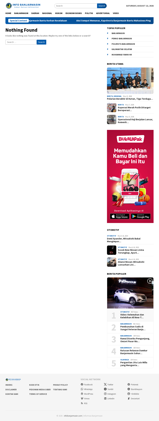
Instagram (111, 394)
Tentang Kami (60, 389)
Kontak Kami (11, 394)
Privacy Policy (60, 385)
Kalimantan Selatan (122, 49)
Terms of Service (38, 394)
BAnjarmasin (118, 33)
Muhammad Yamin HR (122, 54)
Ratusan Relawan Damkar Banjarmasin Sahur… (133, 352)
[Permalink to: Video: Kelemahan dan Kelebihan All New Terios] (130, 292)
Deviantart (135, 398)
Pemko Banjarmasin (122, 38)
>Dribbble (135, 394)
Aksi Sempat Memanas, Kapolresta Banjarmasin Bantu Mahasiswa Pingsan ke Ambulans (112, 20)
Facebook (88, 384)
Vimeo (87, 398)
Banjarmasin (126, 324)
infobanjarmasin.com (73, 415)
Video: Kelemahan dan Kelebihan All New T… (132, 316)
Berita (110, 96)
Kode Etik (34, 385)
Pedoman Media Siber (40, 389)
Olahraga (124, 360)
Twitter (110, 384)
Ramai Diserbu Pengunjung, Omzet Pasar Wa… (135, 340)
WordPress (88, 394)
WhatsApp (88, 389)
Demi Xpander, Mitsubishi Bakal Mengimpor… (123, 240)
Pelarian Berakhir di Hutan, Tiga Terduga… (130, 98)
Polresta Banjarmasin (123, 44)
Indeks (8, 385)
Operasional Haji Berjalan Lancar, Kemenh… (135, 121)
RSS (85, 403)
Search (102, 5)
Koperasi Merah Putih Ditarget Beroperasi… (134, 109)
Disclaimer (11, 389)
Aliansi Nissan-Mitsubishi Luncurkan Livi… (131, 263)
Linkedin (110, 398)
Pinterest (134, 384)
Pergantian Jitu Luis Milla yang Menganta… (133, 364)
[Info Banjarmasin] (23, 5)
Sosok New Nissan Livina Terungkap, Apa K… (131, 251)
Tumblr (110, 389)
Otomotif (111, 236)
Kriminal (118, 96)
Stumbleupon (136, 389)
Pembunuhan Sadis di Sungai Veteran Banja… (132, 328)
